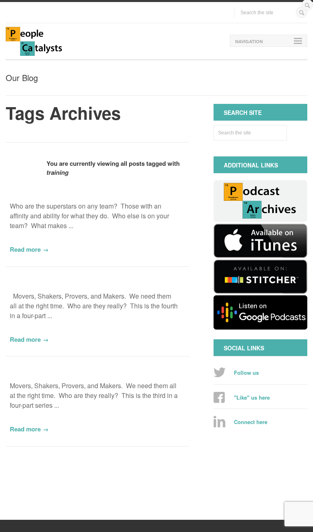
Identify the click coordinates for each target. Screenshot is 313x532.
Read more (25, 249)
